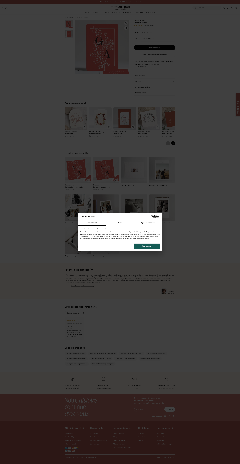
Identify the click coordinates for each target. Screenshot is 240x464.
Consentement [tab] (92, 223)
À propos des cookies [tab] (148, 223)
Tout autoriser (146, 246)
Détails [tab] (120, 223)
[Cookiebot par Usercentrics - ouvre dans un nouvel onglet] (152, 216)
